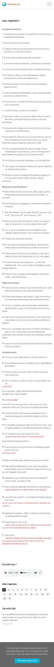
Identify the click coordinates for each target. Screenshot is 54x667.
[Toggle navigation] (49, 4)
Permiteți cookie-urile (27, 661)
